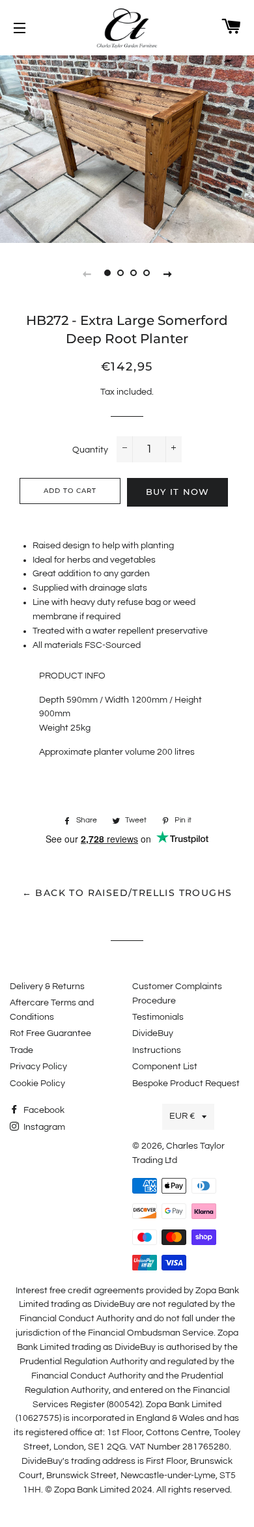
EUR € (182, 1116)
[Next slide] (167, 273)
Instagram (43, 1127)
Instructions (156, 1050)
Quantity (90, 450)
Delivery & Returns (47, 986)
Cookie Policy (37, 1083)
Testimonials (158, 1017)
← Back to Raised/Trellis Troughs (127, 893)
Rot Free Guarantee (50, 1033)
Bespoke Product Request (186, 1083)
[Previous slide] (86, 273)
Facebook (42, 1110)
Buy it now (178, 491)
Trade (21, 1050)
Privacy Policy (38, 1066)
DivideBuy (152, 1033)
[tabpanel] (127, 147)
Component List (164, 1066)
